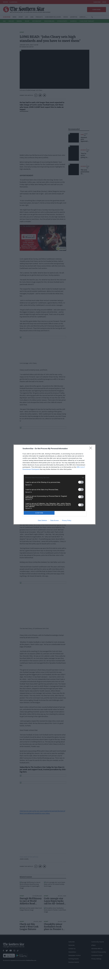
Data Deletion (42, 520)
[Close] (91, 449)
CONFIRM (39, 513)
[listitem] (54, 477)
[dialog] (54, 484)
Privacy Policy (66, 520)
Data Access (54, 520)
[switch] (81, 482)
